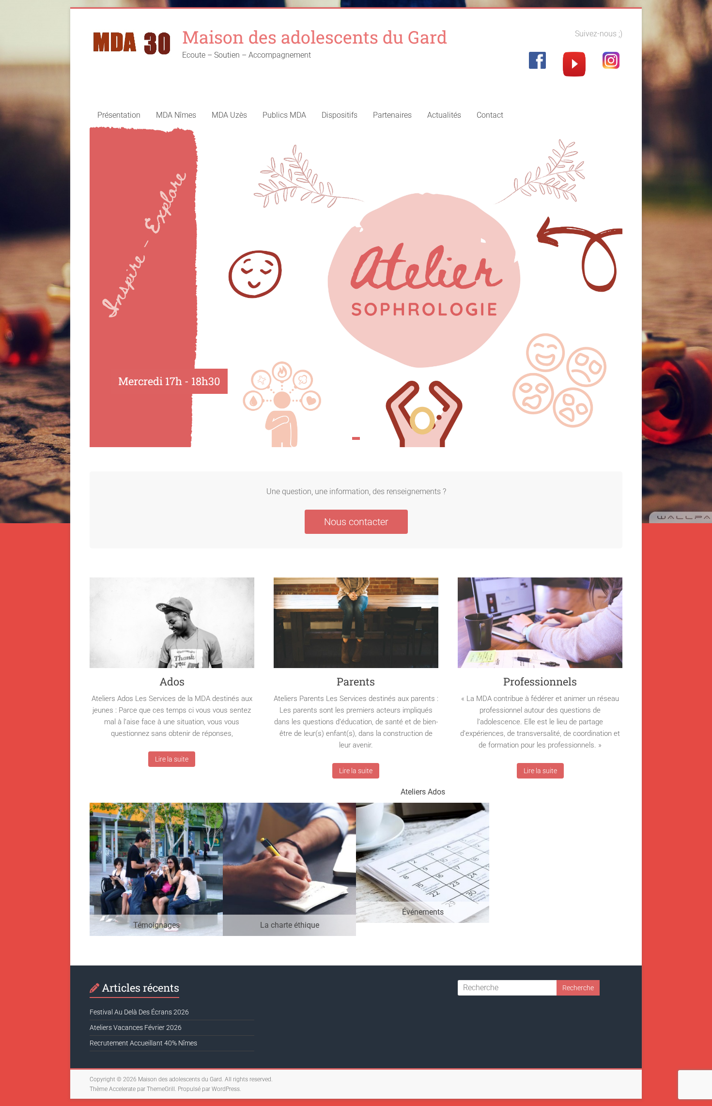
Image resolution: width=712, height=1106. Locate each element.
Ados (172, 681)
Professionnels (540, 681)
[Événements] (422, 807)
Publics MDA (284, 115)
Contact (490, 115)
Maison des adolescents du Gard (314, 36)
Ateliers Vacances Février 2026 (136, 1027)
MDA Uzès (229, 115)
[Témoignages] (156, 807)
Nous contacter (356, 522)
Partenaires (392, 115)
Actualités (444, 115)
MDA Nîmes (176, 115)
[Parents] (356, 626)
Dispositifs (339, 115)
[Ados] (172, 626)
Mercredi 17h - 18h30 (169, 381)
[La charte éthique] (289, 807)
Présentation (118, 115)
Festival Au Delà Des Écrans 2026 (139, 1012)
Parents (356, 681)
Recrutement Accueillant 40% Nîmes (143, 1043)
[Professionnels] (540, 626)
